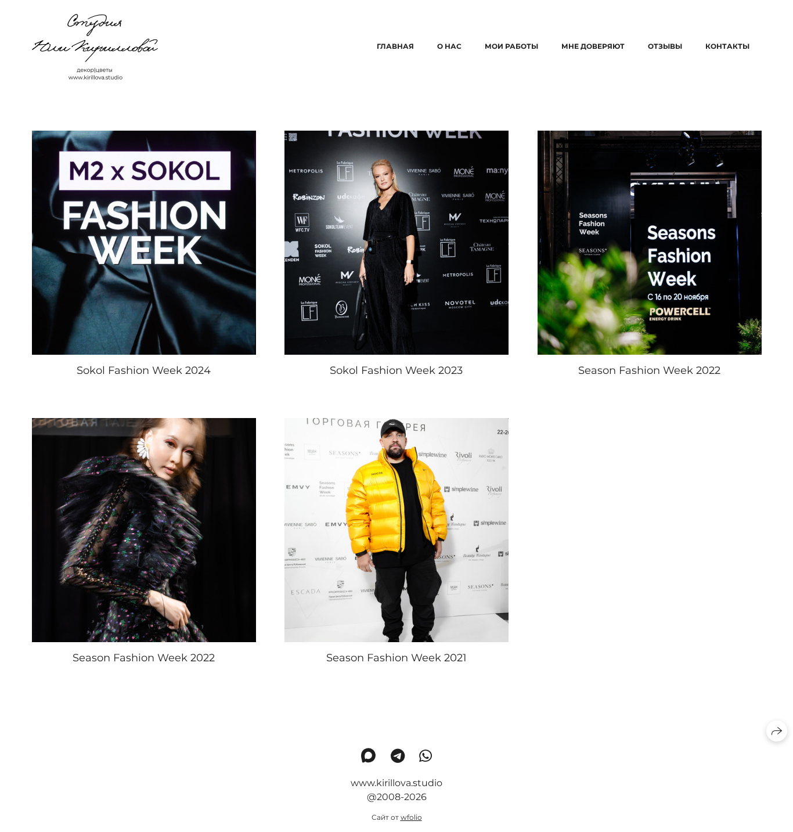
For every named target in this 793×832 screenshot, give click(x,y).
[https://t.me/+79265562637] (398, 756)
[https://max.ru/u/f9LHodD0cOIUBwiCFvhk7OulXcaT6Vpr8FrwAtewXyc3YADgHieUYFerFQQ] (368, 756)
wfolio (411, 817)
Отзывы (665, 46)
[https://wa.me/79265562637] (425, 756)
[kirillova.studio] (95, 47)
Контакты (727, 46)
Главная (395, 46)
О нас (449, 46)
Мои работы (511, 46)
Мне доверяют (593, 46)
